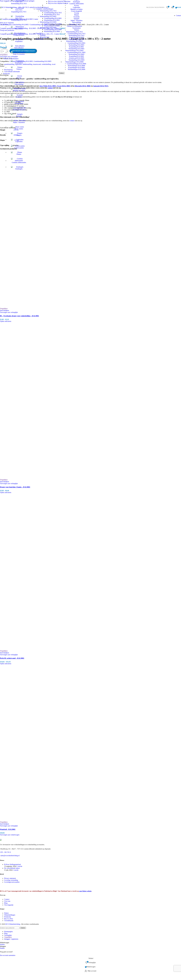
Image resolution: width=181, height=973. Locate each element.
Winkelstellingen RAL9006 (74, 62)
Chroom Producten (19, 110)
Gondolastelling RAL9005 (53, 24)
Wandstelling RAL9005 (76, 60)
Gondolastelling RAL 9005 (76, 52)
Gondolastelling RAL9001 (76, 43)
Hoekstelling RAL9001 (76, 45)
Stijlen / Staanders (19, 122)
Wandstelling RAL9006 (52, 31)
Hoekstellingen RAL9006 (76, 65)
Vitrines (18, 69)
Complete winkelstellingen (44, 9)
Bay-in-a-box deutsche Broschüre (59, 1)
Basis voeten (19, 129)
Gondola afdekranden (19, 162)
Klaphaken (19, 41)
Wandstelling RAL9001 (76, 49)
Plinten (19, 154)
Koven (19, 78)
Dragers (18, 135)
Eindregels (18, 169)
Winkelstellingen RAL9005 (74, 50)
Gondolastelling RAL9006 (53, 29)
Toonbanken (19, 63)
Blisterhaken (19, 29)
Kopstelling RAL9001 (76, 47)
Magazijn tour (44, 37)
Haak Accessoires (19, 54)
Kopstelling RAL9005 (76, 56)
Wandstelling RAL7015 (19, 20)
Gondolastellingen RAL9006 (76, 64)
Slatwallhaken (19, 48)
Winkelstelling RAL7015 (48, 11)
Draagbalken (19, 103)
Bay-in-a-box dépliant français (58, 3)
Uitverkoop (39, 39)
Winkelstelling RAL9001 (48, 16)
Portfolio (43, 35)
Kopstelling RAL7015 (18, 12)
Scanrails (19, 97)
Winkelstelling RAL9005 (48, 22)
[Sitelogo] (8, 7)
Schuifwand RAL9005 (76, 58)
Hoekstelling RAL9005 (76, 54)
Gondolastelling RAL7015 (53, 13)
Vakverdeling (18, 84)
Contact (178, 15)
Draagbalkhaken (18, 35)
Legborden (19, 141)
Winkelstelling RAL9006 (48, 28)
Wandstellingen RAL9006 (76, 69)
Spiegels (19, 116)
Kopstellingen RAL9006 (76, 67)
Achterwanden (19, 148)
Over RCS (39, 33)
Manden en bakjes (19, 90)
